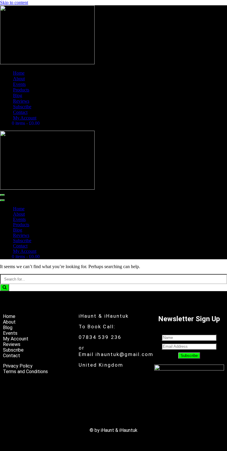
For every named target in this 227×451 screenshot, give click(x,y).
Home (19, 73)
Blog (17, 95)
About (19, 78)
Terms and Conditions (25, 371)
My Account (24, 117)
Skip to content (14, 2)
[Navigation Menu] (2, 195)
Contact (20, 112)
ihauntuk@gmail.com (124, 354)
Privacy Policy (18, 366)
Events (19, 84)
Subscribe (22, 106)
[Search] (4, 287)
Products (21, 89)
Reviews (21, 101)
